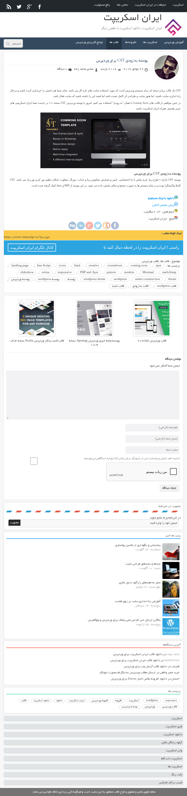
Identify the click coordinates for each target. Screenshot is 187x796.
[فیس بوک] (39, 6)
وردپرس (150, 706)
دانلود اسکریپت (41, 700)
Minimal (148, 272)
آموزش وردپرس (174, 42)
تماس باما (122, 5)
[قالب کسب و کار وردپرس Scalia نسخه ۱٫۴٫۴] (36, 335)
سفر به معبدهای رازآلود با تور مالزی (139, 582)
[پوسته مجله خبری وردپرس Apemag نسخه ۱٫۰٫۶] (94, 335)
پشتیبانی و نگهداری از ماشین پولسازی (137, 545)
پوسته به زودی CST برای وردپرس (122, 61)
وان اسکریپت (174, 750)
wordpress (120, 279)
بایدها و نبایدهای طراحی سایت (142, 564)
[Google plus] (89, 228)
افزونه (118, 700)
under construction (147, 279)
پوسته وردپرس (20, 279)
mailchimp (169, 272)
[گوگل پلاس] (29, 6)
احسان (175, 679)
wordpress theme (94, 279)
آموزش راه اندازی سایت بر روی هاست (137, 601)
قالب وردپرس (150, 261)
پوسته (71, 279)
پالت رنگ (176, 774)
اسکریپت (178, 5)
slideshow (27, 272)
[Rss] (9, 6)
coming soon (139, 265)
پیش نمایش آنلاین (163, 205)
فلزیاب (175, 666)
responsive (65, 272)
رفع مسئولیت (102, 5)
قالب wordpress (166, 286)
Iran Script (44, 265)
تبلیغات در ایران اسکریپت (150, 5)
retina (45, 272)
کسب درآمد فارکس (170, 782)
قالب (23, 700)
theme (172, 279)
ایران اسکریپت (76, 701)
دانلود (59, 701)
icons (62, 265)
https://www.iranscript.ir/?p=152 (27, 237)
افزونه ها (130, 42)
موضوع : (174, 261)
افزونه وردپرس (100, 700)
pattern (111, 272)
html (77, 265)
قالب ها (114, 42)
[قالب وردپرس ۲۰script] (152, 335)
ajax (158, 265)
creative (94, 265)
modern (129, 272)
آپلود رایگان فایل (171, 742)
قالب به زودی (140, 286)
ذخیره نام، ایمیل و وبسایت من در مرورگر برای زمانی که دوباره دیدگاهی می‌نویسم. (132, 458)
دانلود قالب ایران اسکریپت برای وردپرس (138, 654)
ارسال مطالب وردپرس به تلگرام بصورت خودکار (127, 672)
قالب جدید (118, 286)
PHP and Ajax (89, 272)
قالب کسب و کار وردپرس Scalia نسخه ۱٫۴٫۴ (36, 340)
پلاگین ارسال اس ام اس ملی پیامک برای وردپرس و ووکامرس (124, 620)
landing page (20, 265)
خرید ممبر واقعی (169, 672)
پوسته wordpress (48, 279)
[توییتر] (19, 6)
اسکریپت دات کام (171, 758)
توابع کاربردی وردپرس (89, 42)
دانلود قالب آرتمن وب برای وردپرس (145, 666)
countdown (114, 265)
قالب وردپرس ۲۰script (152, 340)
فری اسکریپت (174, 726)
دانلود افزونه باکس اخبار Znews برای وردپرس (139, 679)
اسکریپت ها (150, 42)
